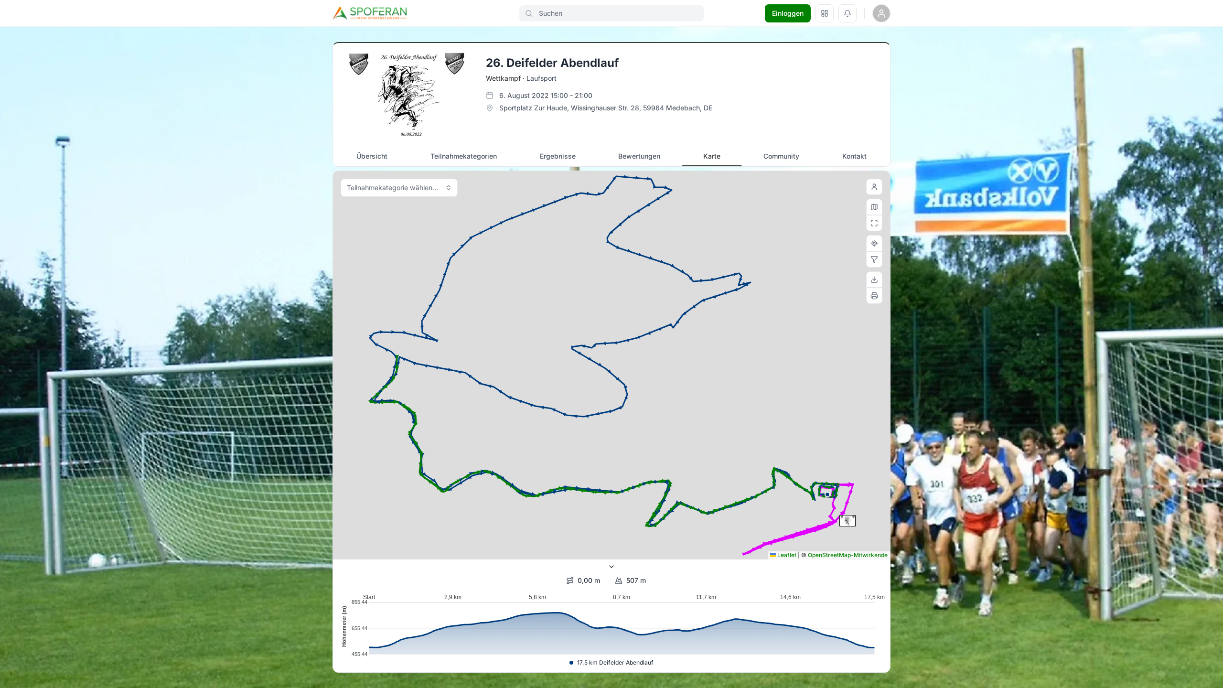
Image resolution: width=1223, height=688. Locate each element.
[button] (827, 494)
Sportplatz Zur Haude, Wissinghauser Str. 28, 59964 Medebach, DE (605, 108)
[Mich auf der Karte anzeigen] (874, 187)
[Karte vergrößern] (874, 223)
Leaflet (786, 555)
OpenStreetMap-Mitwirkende (848, 555)
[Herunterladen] (874, 279)
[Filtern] (874, 259)
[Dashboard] (824, 13)
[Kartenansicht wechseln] (874, 207)
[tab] (372, 156)
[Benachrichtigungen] (847, 13)
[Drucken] (874, 296)
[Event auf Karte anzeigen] (874, 243)
